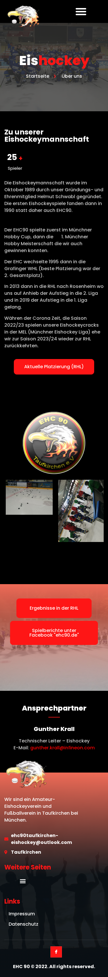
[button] (81, 11)
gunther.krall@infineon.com (62, 747)
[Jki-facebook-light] (56, 952)
